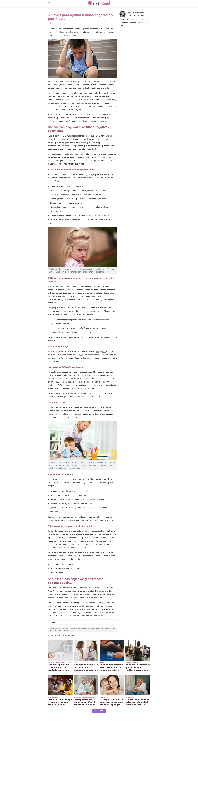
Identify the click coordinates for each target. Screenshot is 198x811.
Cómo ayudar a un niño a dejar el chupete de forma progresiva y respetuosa (111, 667)
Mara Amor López (140, 15)
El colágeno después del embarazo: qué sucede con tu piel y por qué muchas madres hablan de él (112, 702)
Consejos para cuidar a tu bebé (59, 662)
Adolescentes (53, 697)
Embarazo (129, 697)
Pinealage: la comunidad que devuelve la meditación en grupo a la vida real (137, 667)
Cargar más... (99, 711)
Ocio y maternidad (132, 662)
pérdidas (94, 191)
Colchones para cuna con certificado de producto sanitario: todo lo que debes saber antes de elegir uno (60, 667)
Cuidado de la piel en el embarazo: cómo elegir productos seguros (137, 702)
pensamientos (78, 479)
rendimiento (101, 351)
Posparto (103, 697)
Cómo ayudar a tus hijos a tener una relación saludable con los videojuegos (60, 702)
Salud (50, 10)
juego (89, 293)
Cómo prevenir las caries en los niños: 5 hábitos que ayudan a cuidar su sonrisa (84, 702)
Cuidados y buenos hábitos (84, 697)
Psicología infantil (68, 10)
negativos (68, 164)
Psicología (56, 10)
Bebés (102, 662)
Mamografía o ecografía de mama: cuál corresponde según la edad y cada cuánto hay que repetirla (86, 667)
